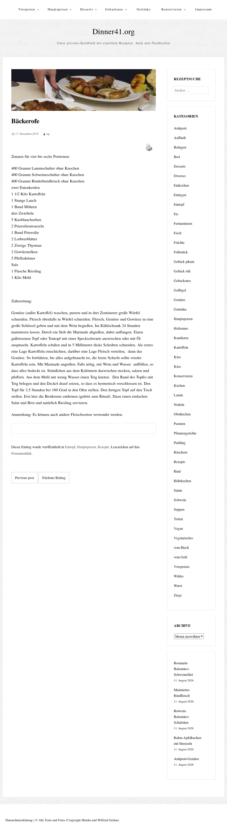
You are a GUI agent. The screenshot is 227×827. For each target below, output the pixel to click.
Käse (177, 356)
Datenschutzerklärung (19, 820)
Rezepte (103, 446)
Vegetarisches (183, 538)
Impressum (203, 9)
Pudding (180, 442)
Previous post (24, 477)
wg (48, 134)
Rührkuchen (182, 480)
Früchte (179, 242)
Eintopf (70, 446)
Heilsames (181, 328)
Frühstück (181, 252)
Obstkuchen (182, 414)
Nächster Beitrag (54, 477)
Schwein (180, 499)
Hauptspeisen (58, 9)
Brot (177, 156)
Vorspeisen (26, 9)
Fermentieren (183, 223)
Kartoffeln (181, 347)
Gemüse (179, 299)
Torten (178, 518)
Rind (177, 471)
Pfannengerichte (185, 433)
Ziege (178, 595)
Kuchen (179, 385)
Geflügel (180, 290)
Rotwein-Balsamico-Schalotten (182, 716)
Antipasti (180, 128)
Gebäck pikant (184, 261)
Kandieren (181, 337)
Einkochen (181, 185)
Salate (178, 490)
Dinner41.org (113, 31)
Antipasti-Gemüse (186, 758)
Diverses (180, 175)
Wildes (179, 576)
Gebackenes (114, 9)
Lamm (178, 395)
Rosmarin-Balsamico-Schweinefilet (183, 669)
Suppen (179, 509)
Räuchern (180, 452)
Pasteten (179, 423)
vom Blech (181, 547)
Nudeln (179, 404)
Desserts (86, 9)
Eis (176, 213)
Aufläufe (180, 137)
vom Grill (180, 557)
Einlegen (180, 194)
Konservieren (171, 9)
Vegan (178, 528)
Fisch (177, 233)
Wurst (178, 585)
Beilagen (180, 147)
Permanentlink (21, 453)
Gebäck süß (182, 271)
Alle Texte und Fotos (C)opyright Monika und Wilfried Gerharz (79, 820)
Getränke (144, 9)
